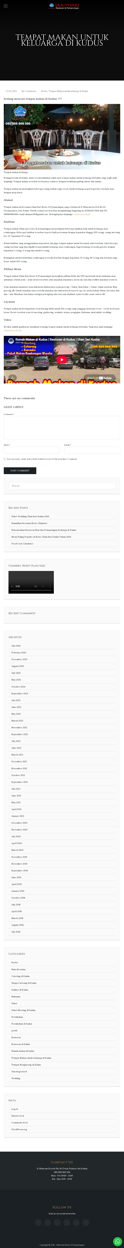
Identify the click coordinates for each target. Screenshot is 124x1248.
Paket (14, 1003)
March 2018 (17, 918)
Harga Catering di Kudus (23, 983)
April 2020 (16, 843)
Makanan (15, 996)
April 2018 (16, 911)
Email (67, 445)
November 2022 (19, 727)
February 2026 (18, 652)
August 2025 (17, 666)
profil (14, 1030)
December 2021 (19, 761)
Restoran (16, 1037)
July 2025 (16, 673)
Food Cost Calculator (22, 543)
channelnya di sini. (13, 330)
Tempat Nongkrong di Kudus (26, 1064)
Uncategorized (19, 1071)
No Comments (29, 91)
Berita (44, 91)
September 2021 (19, 782)
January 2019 (17, 891)
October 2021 (18, 775)
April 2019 (16, 884)
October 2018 (18, 897)
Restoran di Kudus (20, 1044)
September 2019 (19, 870)
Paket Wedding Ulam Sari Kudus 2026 (30, 516)
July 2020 (16, 836)
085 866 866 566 (62, 1172)
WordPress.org (19, 1129)
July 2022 (15, 741)
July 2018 (15, 904)
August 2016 (17, 925)
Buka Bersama (18, 969)
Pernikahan (17, 1017)
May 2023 (16, 714)
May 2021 (16, 802)
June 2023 (16, 707)
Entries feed (17, 1115)
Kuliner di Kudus (19, 989)
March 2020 (17, 850)
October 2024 (18, 686)
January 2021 (17, 816)
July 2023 (15, 700)
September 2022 (19, 734)
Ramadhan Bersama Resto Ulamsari (29, 523)
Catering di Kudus (20, 976)
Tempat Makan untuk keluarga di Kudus (68, 91)
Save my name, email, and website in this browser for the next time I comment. (42, 459)
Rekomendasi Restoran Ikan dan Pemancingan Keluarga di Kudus (43, 530)
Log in (14, 1109)
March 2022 (17, 754)
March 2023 (17, 720)
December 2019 (19, 857)
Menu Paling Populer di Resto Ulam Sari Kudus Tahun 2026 (41, 536)
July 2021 (15, 788)
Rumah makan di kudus (22, 1051)
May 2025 (16, 679)
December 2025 (19, 659)
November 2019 (19, 863)
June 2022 (16, 748)
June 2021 (16, 795)
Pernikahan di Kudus (21, 1023)
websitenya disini (81, 214)
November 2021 (19, 768)
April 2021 (16, 809)
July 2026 (16, 645)
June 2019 (16, 877)
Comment (9, 414)
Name (7, 445)
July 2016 (15, 931)
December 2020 (19, 822)
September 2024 (19, 693)
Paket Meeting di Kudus (23, 1010)
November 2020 (19, 829)
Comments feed (19, 1122)
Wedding (15, 1078)
